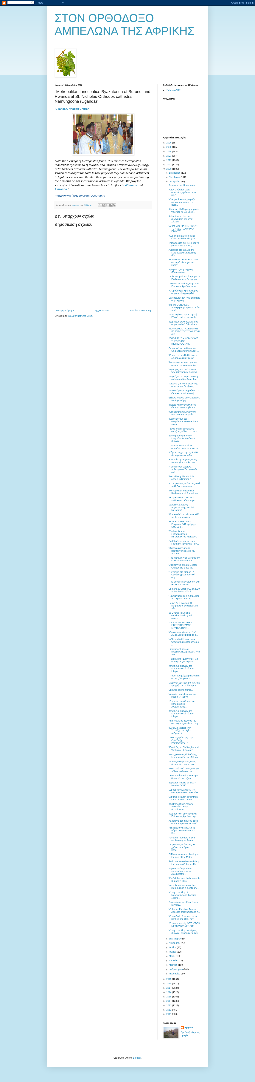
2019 (169, 979)
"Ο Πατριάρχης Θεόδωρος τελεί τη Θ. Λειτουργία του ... (184, 484)
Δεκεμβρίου (175, 173)
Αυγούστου (175, 943)
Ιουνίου (173, 951)
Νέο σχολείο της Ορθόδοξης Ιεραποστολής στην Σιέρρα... (184, 755)
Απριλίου (174, 960)
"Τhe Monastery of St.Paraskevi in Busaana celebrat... (184, 559)
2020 (169, 169)
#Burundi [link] (131, 185)
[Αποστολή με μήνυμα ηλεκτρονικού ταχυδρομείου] (100, 205)
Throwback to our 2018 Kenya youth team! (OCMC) (184, 244)
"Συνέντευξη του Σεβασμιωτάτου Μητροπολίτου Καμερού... (183, 534)
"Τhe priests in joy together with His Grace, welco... (184, 583)
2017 (169, 988)
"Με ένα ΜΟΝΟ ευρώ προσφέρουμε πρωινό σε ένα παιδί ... (184, 308)
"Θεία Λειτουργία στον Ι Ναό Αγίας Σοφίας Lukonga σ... (183, 633)
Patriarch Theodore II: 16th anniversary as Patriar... (182, 839)
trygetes (188, 1027)
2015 (169, 996)
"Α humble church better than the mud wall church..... (183, 798)
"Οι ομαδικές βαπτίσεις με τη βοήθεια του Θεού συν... (183, 917)
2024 (169, 151)
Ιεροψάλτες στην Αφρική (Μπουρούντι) (181, 270)
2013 (169, 1005)
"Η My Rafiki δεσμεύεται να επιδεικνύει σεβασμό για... (183, 499)
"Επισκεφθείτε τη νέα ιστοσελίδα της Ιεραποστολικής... (184, 515)
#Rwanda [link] (61, 189)
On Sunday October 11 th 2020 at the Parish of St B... (184, 590)
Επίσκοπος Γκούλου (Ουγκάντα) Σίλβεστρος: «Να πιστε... (184, 652)
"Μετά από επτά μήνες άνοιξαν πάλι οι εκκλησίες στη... (184, 770)
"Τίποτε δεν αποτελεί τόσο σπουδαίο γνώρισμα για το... (184, 447)
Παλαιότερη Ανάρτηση (140, 310)
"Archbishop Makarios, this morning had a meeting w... (184, 886)
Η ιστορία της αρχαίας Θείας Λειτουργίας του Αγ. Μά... (183, 461)
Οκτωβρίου (175, 181)
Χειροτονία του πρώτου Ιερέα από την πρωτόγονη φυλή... (184, 822)
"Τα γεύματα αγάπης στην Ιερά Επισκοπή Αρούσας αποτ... (184, 285)
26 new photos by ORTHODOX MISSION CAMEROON (184, 924)
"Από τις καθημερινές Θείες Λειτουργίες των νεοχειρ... (183, 762)
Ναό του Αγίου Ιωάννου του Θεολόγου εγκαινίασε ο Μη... (184, 722)
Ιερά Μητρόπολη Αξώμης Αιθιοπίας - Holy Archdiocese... (181, 807)
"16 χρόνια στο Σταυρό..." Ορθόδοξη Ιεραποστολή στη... (182, 575)
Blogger (137, 1058)
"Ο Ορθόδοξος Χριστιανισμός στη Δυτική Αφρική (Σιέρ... (183, 292)
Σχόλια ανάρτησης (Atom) (80, 316)
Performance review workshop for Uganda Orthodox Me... (184, 862)
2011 (169, 1014)
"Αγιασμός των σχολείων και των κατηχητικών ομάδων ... (184, 370)
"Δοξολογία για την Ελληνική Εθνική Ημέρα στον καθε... (183, 316)
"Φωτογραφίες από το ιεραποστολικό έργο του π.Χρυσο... (182, 551)
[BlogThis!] (103, 205)
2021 (169, 164)
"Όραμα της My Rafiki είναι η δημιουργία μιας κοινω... (183, 356)
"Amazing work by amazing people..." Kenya (182, 695)
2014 (169, 1001)
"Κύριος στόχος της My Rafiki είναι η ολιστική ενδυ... (183, 453)
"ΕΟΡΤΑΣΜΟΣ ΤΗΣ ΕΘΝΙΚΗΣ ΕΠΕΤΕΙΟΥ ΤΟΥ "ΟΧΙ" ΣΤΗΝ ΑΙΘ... (184, 331)
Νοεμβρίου (175, 177)
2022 (169, 160)
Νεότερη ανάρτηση (65, 310)
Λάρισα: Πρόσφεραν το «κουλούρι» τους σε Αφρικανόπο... (180, 871)
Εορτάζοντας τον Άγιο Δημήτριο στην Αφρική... (184, 299)
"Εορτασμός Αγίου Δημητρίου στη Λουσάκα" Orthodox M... (184, 323)
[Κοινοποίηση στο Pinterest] (114, 205)
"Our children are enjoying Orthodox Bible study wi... (183, 237)
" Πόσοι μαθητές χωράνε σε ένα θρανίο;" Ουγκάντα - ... (184, 677)
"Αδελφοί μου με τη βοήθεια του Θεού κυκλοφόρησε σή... (184, 392)
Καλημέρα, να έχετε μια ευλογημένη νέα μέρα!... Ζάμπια (182, 219)
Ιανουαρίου (175, 973)
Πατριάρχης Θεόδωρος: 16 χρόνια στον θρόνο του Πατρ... (182, 847)
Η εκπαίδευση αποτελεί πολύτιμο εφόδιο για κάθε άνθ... (183, 469)
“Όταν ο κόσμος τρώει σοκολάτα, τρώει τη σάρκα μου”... (183, 192)
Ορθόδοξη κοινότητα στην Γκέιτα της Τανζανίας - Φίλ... (184, 542)
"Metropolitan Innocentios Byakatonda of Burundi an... (184, 492)
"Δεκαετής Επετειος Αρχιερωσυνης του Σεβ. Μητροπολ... (182, 507)
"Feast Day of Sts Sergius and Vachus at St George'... (184, 748)
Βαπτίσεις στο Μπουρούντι (182, 185)
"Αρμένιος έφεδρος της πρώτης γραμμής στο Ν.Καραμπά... (184, 684)
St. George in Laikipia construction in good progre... (180, 616)
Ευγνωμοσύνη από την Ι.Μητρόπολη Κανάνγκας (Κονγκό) (182, 438)
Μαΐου (172, 956)
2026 (169, 142)
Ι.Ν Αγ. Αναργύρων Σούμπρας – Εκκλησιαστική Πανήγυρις (184, 277)
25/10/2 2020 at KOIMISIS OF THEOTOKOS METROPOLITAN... (183, 341)
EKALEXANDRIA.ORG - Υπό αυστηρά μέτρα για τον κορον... (183, 262)
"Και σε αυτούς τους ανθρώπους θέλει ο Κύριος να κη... (183, 422)
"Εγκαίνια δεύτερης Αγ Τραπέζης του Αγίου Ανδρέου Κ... (180, 731)
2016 (169, 992)
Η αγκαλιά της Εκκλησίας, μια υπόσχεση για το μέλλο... (183, 660)
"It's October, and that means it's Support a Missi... (184, 879)
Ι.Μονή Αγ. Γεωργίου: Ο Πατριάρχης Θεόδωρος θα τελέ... (183, 606)
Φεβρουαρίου (176, 969)
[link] (72, 108)
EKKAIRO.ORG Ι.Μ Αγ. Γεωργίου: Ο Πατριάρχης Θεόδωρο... (182, 524)
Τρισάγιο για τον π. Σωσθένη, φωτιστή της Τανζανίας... (183, 385)
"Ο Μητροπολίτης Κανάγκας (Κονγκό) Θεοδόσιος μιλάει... (184, 931)
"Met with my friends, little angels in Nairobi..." (181, 477)
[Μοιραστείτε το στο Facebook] (111, 205)
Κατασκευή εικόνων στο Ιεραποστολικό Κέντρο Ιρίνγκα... (181, 669)
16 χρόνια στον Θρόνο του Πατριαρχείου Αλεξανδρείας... (182, 704)
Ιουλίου (173, 947)
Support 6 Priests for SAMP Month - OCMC (182, 784)
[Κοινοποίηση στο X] (107, 205)
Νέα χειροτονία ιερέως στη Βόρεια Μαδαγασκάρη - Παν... (182, 830)
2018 (169, 983)
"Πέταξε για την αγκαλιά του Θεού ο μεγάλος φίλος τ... (183, 406)
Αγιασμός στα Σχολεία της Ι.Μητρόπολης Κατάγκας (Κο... (182, 253)
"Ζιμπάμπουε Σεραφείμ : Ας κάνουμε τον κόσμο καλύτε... (184, 791)
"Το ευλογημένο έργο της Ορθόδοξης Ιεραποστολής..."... (181, 740)
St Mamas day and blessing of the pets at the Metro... (184, 855)
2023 (169, 156)
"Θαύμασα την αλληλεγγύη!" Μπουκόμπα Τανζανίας (182, 413)
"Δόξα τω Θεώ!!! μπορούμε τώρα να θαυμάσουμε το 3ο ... (184, 642)
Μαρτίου (173, 965)
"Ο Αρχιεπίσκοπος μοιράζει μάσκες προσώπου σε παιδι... (182, 202)
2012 (169, 1009)
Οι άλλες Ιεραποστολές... (181, 690)
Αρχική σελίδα (102, 310)
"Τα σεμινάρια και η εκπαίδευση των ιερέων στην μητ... (184, 597)
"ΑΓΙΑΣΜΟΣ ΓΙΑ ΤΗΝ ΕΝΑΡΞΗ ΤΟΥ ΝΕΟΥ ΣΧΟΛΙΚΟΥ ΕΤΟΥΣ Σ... (184, 229)
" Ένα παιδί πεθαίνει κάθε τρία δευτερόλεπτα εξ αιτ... (183, 777)
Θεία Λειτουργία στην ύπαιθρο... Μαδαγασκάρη (184, 399)
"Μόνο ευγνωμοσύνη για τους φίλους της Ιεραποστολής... (183, 363)
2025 (169, 147)
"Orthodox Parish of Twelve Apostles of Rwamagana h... (184, 910)
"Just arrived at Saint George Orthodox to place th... (183, 566)
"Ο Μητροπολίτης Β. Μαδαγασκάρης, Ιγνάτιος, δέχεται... (183, 895)
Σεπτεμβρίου (175, 938)
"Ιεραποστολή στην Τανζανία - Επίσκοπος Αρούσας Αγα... (183, 815)
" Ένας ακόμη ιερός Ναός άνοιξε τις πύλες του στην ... (184, 430)
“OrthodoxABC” (173, 90)
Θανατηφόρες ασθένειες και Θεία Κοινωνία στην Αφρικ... (184, 349)
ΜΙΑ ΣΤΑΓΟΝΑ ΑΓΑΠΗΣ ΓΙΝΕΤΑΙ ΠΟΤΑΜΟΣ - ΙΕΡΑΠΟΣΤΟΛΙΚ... (180, 625)
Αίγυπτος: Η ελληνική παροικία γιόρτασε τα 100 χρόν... (184, 210)
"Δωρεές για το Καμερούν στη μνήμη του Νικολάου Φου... (184, 377)
